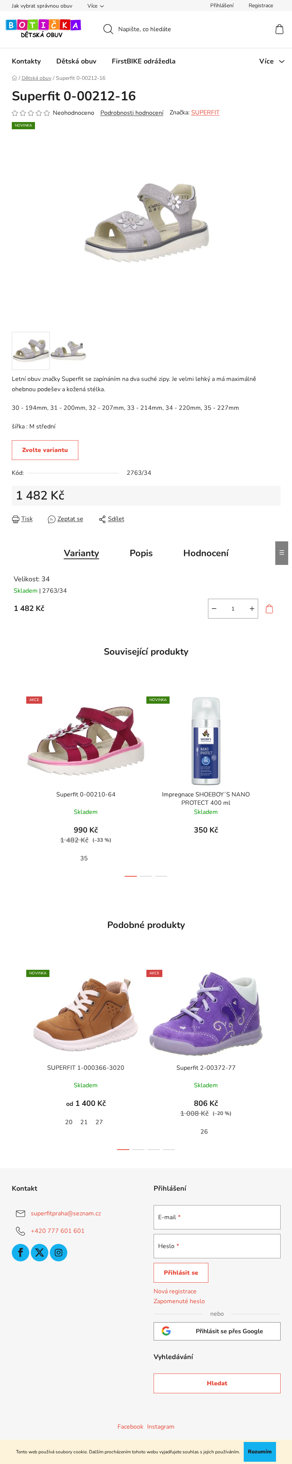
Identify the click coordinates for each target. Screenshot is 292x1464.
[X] (39, 1252)
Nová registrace (175, 1291)
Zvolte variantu (45, 450)
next (274, 784)
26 (204, 1132)
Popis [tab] (141, 553)
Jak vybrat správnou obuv (42, 6)
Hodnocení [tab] (206, 553)
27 (99, 1122)
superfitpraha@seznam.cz (66, 1213)
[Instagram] (58, 1252)
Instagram (161, 1427)
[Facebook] (20, 1252)
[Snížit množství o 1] (214, 608)
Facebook (130, 1427)
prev (18, 784)
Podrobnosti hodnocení (131, 113)
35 (84, 858)
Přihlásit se (181, 1273)
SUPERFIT (205, 112)
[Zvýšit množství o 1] (252, 608)
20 (69, 1122)
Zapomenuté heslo (179, 1301)
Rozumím (260, 1451)
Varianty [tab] (81, 553)
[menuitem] (26, 61)
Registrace (261, 5)
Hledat (217, 1383)
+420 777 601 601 (58, 1231)
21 (84, 1122)
